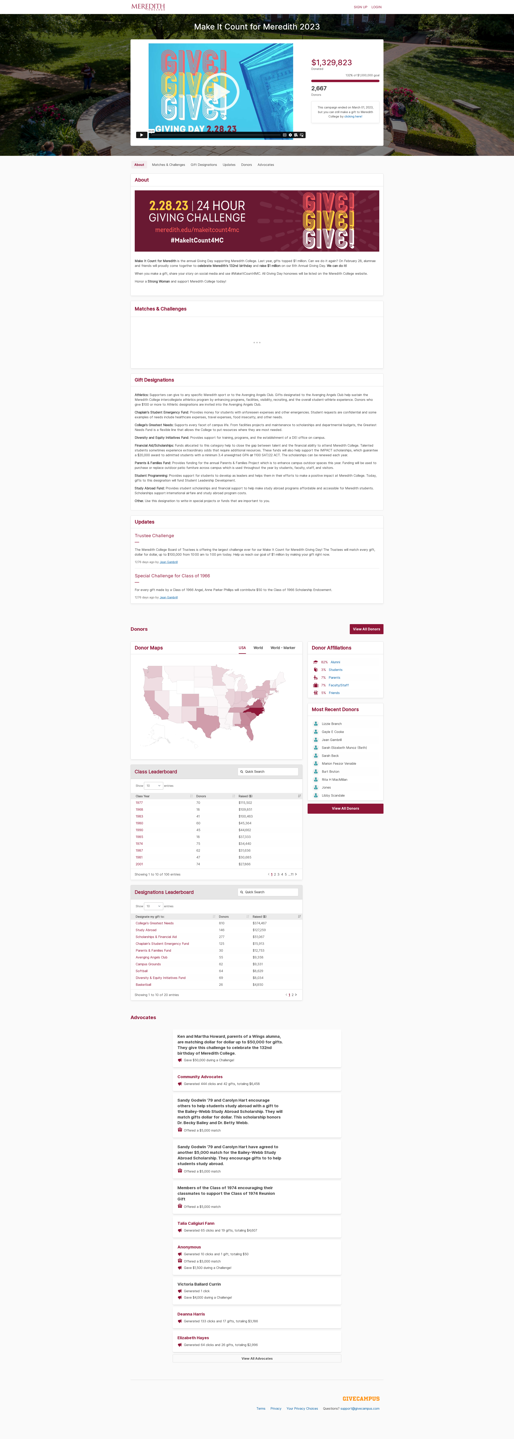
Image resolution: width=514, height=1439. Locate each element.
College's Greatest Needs (155, 923)
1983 (139, 816)
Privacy (275, 1408)
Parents (334, 678)
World (258, 648)
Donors (246, 165)
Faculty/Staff (339, 685)
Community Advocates (200, 1076)
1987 (139, 850)
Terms (260, 1408)
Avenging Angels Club (151, 957)
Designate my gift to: (150, 916)
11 (292, 874)
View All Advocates (257, 1358)
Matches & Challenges (168, 165)
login (376, 7)
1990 (139, 830)
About (139, 165)
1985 (139, 837)
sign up (360, 7)
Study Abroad (146, 930)
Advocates (266, 165)
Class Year (143, 796)
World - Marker (283, 648)
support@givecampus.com (360, 1408)
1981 (139, 857)
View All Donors (366, 629)
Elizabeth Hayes (193, 1337)
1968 (139, 809)
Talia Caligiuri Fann (195, 1223)
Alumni (335, 662)
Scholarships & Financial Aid (156, 937)
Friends (334, 693)
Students (336, 670)
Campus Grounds (148, 964)
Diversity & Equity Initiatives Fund (161, 978)
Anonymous (189, 1247)
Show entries (154, 785)
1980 (139, 823)
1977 (139, 803)
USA (242, 648)
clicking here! (353, 116)
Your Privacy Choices (302, 1408)
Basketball (143, 985)
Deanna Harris (191, 1314)
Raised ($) (246, 796)
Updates (229, 165)
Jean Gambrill (169, 562)
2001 (139, 864)
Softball (142, 971)
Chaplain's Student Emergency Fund (162, 944)
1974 (139, 844)
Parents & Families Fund (153, 950)
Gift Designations (204, 165)
